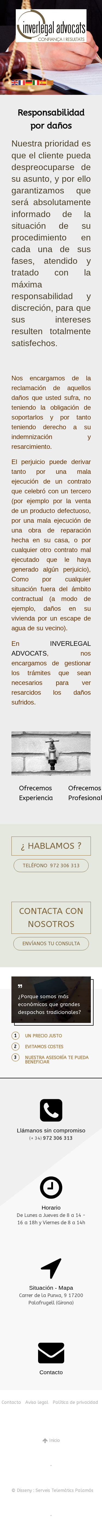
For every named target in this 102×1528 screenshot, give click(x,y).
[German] (29, 82)
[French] (22, 82)
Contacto (51, 1372)
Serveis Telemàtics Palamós (64, 1490)
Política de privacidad (75, 1402)
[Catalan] (50, 82)
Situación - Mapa (51, 1288)
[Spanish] (43, 82)
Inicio (54, 1440)
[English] (14, 82)
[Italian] (36, 82)
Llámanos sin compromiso (51, 1130)
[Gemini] (51, 25)
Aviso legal (36, 1402)
